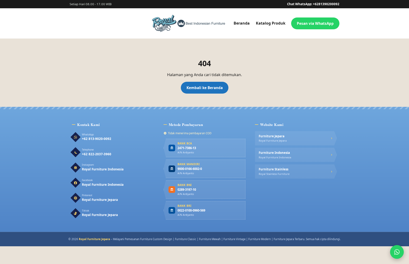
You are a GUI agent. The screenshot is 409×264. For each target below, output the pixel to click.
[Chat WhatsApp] (397, 252)
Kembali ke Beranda (205, 87)
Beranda (242, 23)
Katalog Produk (270, 23)
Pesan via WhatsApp (315, 23)
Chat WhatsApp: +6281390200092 (313, 4)
